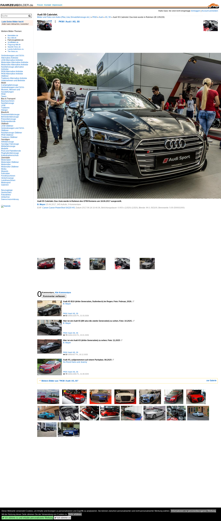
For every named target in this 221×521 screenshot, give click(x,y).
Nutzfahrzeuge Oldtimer (11, 133)
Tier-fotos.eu (13, 51)
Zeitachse (5, 197)
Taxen (3, 96)
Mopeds (4, 171)
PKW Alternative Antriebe (12, 71)
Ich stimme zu (62, 517)
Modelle (4, 148)
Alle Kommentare (63, 292)
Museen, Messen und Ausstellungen (10, 90)
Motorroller (6, 164)
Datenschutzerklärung (10, 199)
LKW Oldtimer (7, 126)
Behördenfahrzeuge (10, 117)
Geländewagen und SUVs (12, 87)
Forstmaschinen (8, 176)
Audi (101, 17)
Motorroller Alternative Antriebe (14, 65)
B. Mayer (41, 204)
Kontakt (47, 5)
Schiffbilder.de (13, 42)
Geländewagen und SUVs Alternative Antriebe (12, 56)
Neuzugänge (7, 190)
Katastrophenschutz (10, 155)
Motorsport (6, 182)
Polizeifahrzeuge (8, 119)
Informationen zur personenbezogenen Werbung (193, 511)
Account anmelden (210, 11)
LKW (3, 105)
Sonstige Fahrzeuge (10, 144)
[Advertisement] (96, 39)
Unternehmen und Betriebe (13, 80)
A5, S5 (108, 17)
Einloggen (195, 11)
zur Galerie (211, 380)
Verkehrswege (7, 178)
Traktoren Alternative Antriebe (14, 78)
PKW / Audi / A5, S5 (69, 21)
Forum (40, 5)
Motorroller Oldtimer (10, 167)
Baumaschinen (7, 101)
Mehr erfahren (74, 514)
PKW (94, 17)
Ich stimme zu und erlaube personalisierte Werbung (27, 517)
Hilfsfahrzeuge (7, 142)
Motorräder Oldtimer (10, 162)
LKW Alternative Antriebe (12, 60)
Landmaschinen (8, 180)
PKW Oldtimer (7, 135)
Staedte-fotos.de (14, 47)
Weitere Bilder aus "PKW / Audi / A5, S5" (59, 381)
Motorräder (6, 160)
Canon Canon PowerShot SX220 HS (58, 208)
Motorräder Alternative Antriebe (14, 62)
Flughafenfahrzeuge (10, 153)
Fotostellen (6, 195)
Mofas (3, 169)
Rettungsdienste (8, 121)
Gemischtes (6, 192)
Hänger (4, 110)
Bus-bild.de (12, 38)
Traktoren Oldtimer (9, 137)
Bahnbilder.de (13, 35)
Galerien (5, 185)
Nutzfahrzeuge (7, 103)
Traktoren (5, 108)
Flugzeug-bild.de (14, 45)
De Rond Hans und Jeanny (75, 362)
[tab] (127, 380)
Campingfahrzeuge (9, 85)
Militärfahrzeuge (8, 146)
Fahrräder (5, 173)
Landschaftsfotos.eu (16, 49)
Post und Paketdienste (11, 151)
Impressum (57, 5)
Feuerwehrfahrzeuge (10, 114)
